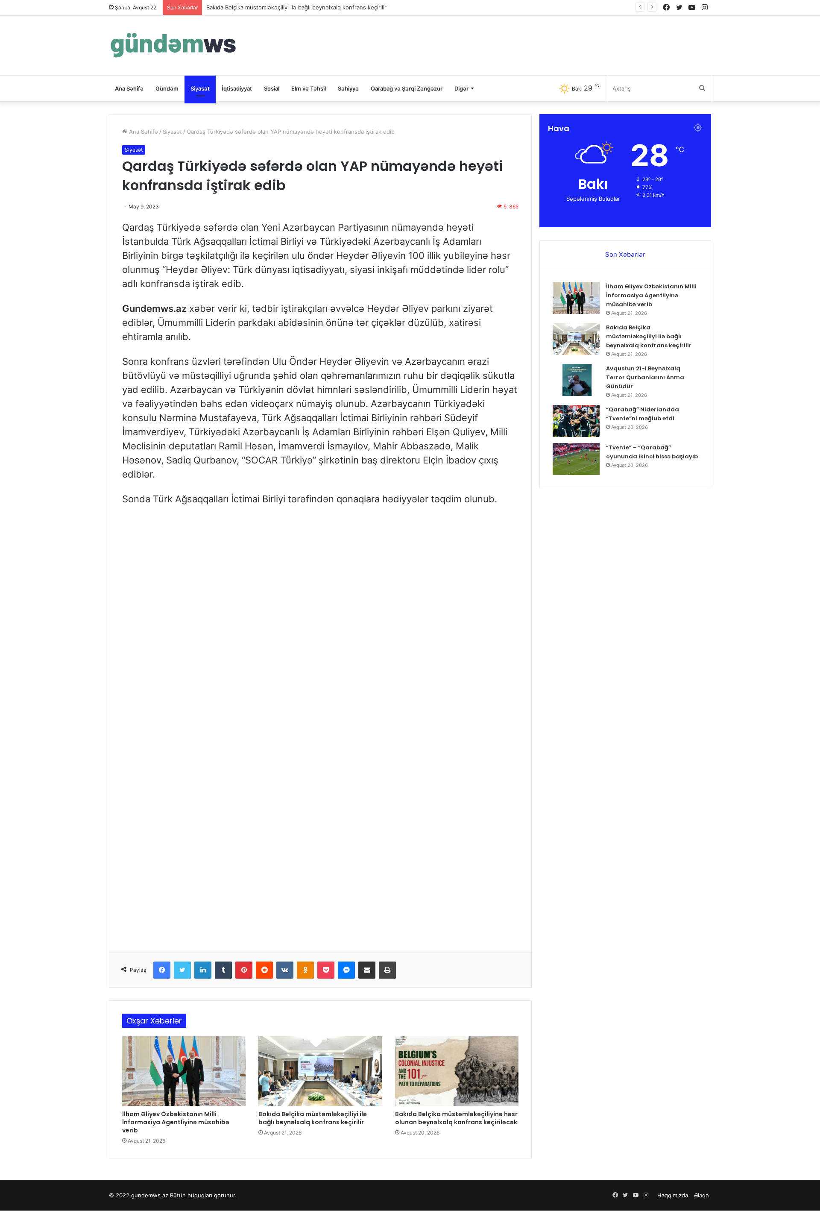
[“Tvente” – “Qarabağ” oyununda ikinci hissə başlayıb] (576, 459)
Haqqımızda (672, 1195)
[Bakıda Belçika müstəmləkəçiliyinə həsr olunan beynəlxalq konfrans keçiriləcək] (456, 1071)
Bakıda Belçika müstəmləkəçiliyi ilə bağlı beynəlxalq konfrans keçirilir (296, 7)
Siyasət (200, 88)
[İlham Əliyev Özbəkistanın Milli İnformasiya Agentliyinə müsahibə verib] (184, 1071)
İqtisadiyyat (237, 88)
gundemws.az (149, 1195)
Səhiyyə (348, 88)
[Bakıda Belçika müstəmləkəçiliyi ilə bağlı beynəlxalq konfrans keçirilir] (320, 1071)
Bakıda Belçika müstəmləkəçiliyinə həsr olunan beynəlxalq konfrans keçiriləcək (456, 1118)
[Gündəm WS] (173, 45)
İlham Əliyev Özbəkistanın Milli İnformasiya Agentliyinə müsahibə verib (175, 1122)
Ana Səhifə (129, 88)
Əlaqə (701, 1195)
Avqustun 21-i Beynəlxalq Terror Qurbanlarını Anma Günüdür (645, 377)
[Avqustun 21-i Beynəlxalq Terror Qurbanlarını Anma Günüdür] (576, 380)
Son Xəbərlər (625, 254)
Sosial (271, 88)
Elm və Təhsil (308, 88)
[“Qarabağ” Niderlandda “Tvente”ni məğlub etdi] (576, 421)
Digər (461, 88)
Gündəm (167, 88)
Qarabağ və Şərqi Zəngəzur (406, 88)
